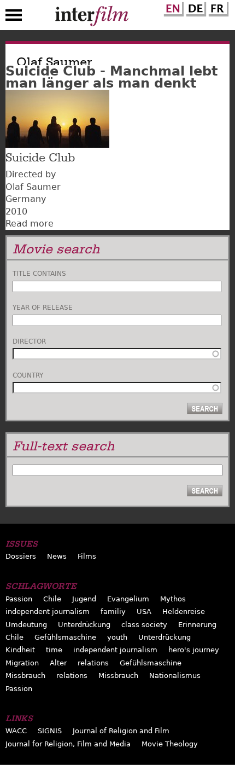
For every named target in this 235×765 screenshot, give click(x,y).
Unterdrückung (84, 625)
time (54, 650)
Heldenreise (183, 611)
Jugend (84, 599)
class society (144, 625)
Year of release (43, 307)
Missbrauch (25, 675)
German (194, 7)
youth (117, 637)
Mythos (173, 599)
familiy (113, 611)
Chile (52, 599)
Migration (22, 663)
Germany (25, 199)
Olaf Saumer (33, 187)
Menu (13, 17)
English (172, 7)
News (57, 556)
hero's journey (193, 650)
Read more (29, 223)
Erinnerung (197, 625)
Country (28, 375)
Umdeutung (26, 625)
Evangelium (128, 599)
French (217, 7)
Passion (18, 599)
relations (93, 663)
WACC (16, 731)
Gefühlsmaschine (65, 637)
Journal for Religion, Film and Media (68, 744)
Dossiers (20, 556)
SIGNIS (50, 731)
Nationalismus (175, 675)
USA (144, 611)
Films (87, 556)
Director (29, 341)
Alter (58, 663)
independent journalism (47, 611)
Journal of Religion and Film (121, 731)
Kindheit (20, 650)
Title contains (39, 273)
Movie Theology (170, 744)
